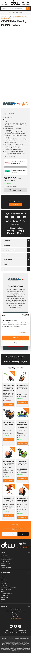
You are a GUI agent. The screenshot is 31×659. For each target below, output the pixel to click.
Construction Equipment (7, 559)
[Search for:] (13, 8)
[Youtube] (11, 626)
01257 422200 (23, 547)
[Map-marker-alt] (19, 626)
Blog (2, 601)
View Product (8, 404)
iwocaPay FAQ (4, 583)
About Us (3, 575)
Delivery (3, 591)
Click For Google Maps (15, 618)
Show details (22, 332)
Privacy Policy (4, 595)
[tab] (15, 241)
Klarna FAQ (4, 581)
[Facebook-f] (15, 626)
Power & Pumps (5, 561)
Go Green (3, 565)
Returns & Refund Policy (7, 593)
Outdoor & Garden (5, 563)
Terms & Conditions (6, 589)
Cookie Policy (4, 597)
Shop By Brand (9, 17)
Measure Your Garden (6, 567)
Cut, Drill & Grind (5, 557)
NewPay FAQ (4, 579)
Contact (3, 599)
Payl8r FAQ (4, 585)
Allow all (15, 337)
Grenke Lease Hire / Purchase (8, 587)
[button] (15, 190)
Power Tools (4, 555)
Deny (15, 342)
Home (3, 17)
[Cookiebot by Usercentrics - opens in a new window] (22, 315)
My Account (4, 577)
